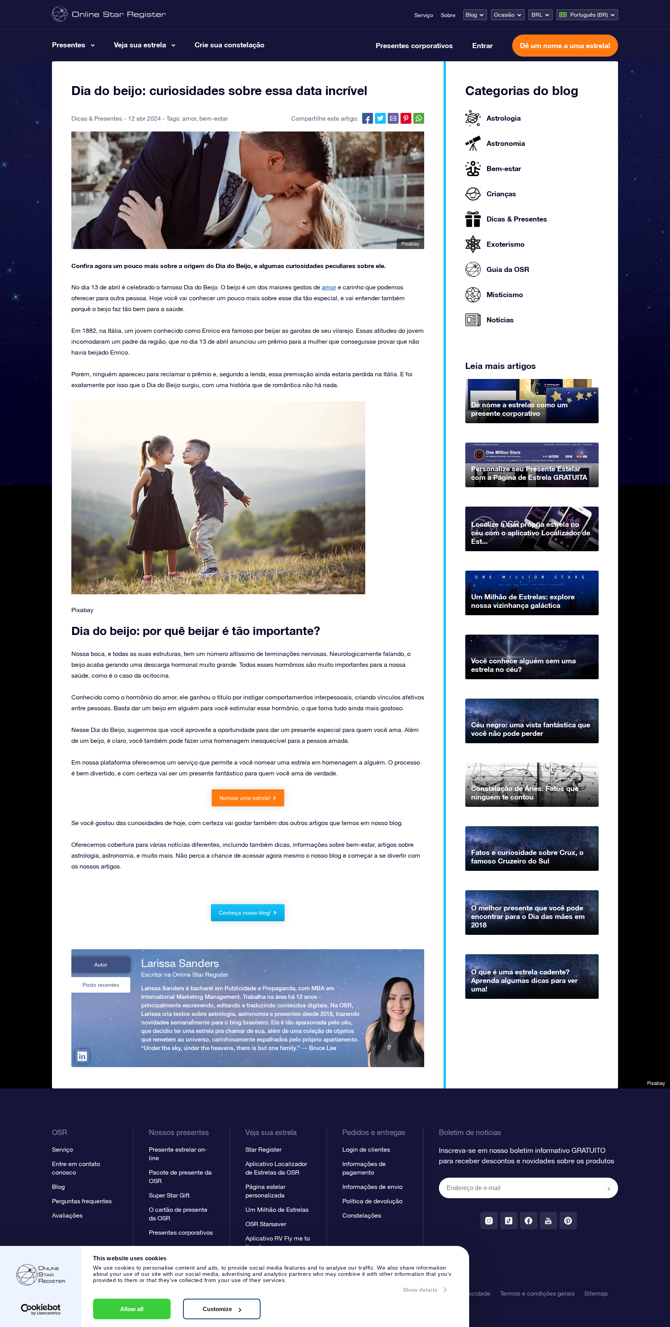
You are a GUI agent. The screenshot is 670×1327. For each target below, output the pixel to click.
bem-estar (213, 118)
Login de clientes (366, 1149)
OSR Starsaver (265, 1223)
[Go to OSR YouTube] (548, 1220)
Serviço (423, 15)
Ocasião (504, 15)
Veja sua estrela (140, 44)
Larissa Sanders (180, 963)
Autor (100, 965)
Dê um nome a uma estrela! (565, 45)
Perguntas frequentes (82, 1200)
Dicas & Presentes (96, 118)
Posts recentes (101, 985)
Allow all (131, 1309)
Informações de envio (372, 1186)
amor (189, 118)
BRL (537, 15)
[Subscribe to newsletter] (609, 1188)
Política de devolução (372, 1200)
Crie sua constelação (229, 44)
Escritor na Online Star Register (184, 974)
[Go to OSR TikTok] (509, 1220)
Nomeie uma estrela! (245, 798)
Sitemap (596, 1293)
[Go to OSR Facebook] (528, 1220)
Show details (420, 1290)
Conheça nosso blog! (245, 913)
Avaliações (67, 1215)
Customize (217, 1309)
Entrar (482, 45)
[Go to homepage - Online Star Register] (109, 14)
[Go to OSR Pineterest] (568, 1220)
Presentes (68, 44)
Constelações (361, 1215)
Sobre (448, 15)
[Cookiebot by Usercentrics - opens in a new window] (41, 1309)
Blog (471, 15)
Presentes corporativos (414, 45)
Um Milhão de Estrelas (277, 1209)
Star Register (263, 1149)
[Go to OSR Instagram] (489, 1220)
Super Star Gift (169, 1195)
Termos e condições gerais (537, 1293)
